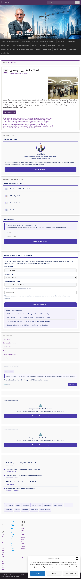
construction (26, 118)
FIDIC (5, 350)
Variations (9, 509)
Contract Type (9, 274)
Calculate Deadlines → (40, 304)
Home (3, 41)
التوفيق (40, 126)
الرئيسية (56, 49)
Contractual (71, 41)
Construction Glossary (47, 41)
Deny (54, 573)
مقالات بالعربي (5, 53)
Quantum (17, 509)
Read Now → (72, 384)
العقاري (31, 126)
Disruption (25, 509)
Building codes (17, 118)
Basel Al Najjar (15, 73)
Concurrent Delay (36, 505)
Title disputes (41, 124)
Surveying (33, 124)
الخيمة (35, 126)
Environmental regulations (41, 120)
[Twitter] (6, 2)
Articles (34, 41)
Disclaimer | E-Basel (23, 45)
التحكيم (38, 49)
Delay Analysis (68, 505)
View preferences (70, 573)
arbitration (8, 118)
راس (15, 127)
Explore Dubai (7, 346)
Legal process (38, 121)
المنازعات (29, 127)
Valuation (15, 126)
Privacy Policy (52, 45)
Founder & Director (2, 565)
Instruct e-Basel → (40, 169)
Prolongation (26, 505)
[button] (77, 558)
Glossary (34, 45)
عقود (11, 127)
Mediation (47, 121)
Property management (38, 123)
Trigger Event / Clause (12, 281)
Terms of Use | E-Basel (8, 49)
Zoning (20, 126)
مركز (4, 127)
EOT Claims (9, 505)
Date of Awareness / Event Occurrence (17, 289)
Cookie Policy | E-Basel (8, 45)
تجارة (18, 127)
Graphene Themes (15, 576)
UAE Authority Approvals (25, 49)
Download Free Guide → (40, 241)
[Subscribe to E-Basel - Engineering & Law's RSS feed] (2, 2)
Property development (23, 123)
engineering (29, 120)
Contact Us (61, 41)
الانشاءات (50, 126)
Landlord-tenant (28, 121)
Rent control (25, 124)
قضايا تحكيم (72, 49)
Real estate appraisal (14, 124)
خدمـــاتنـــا (63, 49)
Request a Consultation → (40, 416)
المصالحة (34, 127)
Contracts (49, 118)
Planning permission (9, 123)
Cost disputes (7, 120)
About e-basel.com (13, 41)
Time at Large (34, 509)
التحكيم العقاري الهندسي (25, 70)
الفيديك (26, 126)
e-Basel (29, 31)
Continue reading (9, 112)
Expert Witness (58, 505)
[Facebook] (8, 2)
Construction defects (38, 118)
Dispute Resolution (45, 509)
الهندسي (23, 127)
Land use (20, 121)
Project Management (9, 354)
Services (61, 45)
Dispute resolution (18, 120)
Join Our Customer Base (12, 546)
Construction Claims (9, 343)
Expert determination (10, 121)
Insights (42, 45)
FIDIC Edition (8, 266)
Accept (37, 573)
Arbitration (25, 41)
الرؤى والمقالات (47, 49)
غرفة (8, 127)
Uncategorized (24, 73)
